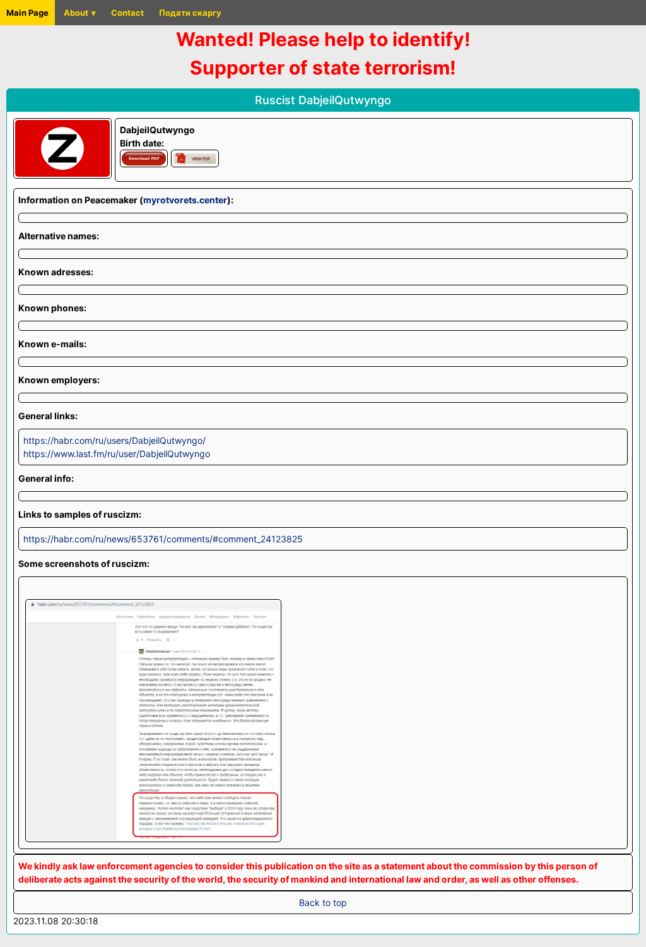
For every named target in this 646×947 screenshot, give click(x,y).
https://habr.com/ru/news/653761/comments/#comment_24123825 (163, 538)
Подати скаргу (190, 13)
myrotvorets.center (185, 199)
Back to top (323, 902)
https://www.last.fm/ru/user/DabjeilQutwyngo (116, 453)
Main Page (27, 13)
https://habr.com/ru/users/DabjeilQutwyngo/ (114, 440)
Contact (127, 13)
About (76, 13)
